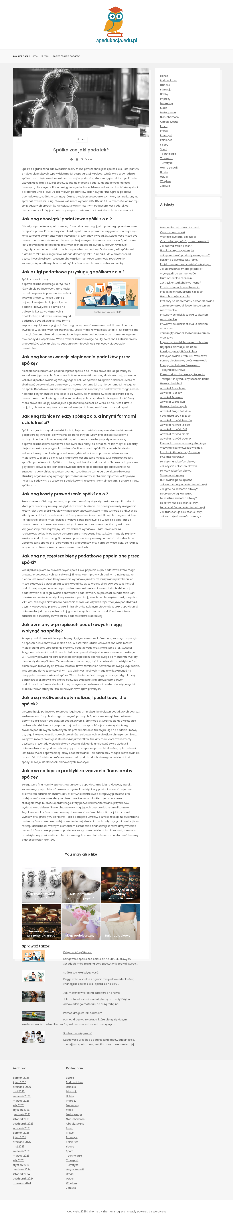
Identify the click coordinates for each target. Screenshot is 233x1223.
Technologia (168, 154)
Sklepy (164, 145)
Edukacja (165, 89)
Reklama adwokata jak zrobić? (179, 260)
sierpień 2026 (21, 1078)
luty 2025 (18, 1160)
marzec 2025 (21, 1155)
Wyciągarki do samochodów (178, 273)
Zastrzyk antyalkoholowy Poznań (180, 282)
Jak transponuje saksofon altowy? (181, 512)
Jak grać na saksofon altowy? (179, 489)
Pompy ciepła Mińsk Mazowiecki (180, 365)
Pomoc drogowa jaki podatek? (82, 1013)
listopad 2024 (21, 1174)
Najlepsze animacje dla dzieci (178, 347)
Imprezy (165, 99)
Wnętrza (165, 181)
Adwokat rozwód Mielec (175, 425)
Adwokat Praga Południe (175, 411)
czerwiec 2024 (22, 1183)
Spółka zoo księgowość (77, 1033)
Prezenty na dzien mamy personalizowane (187, 301)
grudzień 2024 (22, 1169)
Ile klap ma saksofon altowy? (178, 461)
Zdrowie (165, 186)
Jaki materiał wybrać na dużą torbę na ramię (91, 993)
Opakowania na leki (172, 232)
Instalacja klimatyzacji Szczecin (180, 452)
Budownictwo (168, 80)
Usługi (164, 177)
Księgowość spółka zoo (77, 952)
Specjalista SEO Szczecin (175, 415)
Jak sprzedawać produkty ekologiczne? (185, 255)
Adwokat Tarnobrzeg (173, 388)
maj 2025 (18, 1146)
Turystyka (166, 163)
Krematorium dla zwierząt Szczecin (182, 374)
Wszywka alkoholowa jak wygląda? (182, 448)
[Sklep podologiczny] (81, 922)
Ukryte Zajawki (169, 167)
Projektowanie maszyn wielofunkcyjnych (185, 264)
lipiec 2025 (19, 1137)
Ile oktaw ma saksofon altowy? (179, 503)
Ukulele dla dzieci (171, 383)
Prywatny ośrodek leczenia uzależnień (184, 342)
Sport (163, 149)
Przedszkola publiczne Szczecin (180, 287)
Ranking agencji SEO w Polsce (178, 351)
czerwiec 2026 (22, 1087)
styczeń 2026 (21, 1110)
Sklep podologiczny (172, 475)
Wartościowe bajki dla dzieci (178, 237)
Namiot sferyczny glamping (177, 250)
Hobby (164, 94)
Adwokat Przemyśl (171, 397)
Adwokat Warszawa (172, 402)
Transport (166, 158)
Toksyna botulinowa (172, 370)
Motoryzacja (168, 112)
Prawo (164, 131)
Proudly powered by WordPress (146, 1211)
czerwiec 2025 (22, 1142)
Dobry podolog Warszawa (176, 493)
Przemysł (166, 135)
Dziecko (165, 85)
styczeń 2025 (21, 1165)
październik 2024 (23, 1178)
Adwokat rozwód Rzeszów (176, 420)
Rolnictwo (166, 140)
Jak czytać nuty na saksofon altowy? (183, 484)
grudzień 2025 (21, 1114)
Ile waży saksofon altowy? (176, 470)
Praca (163, 126)
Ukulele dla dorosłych (173, 406)
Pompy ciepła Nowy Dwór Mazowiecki (183, 360)
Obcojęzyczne (169, 122)
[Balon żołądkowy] (120, 922)
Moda (163, 108)
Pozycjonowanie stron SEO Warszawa (183, 356)
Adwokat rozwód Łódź (173, 429)
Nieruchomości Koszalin (175, 296)
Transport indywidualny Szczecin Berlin (184, 379)
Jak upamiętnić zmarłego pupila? (181, 269)
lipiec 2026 (19, 1082)
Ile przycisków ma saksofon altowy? (182, 507)
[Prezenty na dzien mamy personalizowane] (120, 885)
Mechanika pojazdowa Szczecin (180, 227)
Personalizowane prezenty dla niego (183, 443)
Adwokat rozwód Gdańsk (175, 438)
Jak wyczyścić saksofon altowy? (180, 516)
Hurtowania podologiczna (176, 480)
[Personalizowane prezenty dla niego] (41, 922)
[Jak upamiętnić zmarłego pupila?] (81, 885)
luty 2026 (18, 1105)
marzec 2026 (21, 1101)
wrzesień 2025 (21, 1128)
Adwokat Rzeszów (171, 393)
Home (34, 56)
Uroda (164, 172)
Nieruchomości (169, 117)
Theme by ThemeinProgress (107, 1211)
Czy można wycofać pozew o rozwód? (184, 241)
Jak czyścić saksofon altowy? (178, 466)
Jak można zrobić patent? (176, 246)
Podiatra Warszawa (172, 457)
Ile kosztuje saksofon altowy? (178, 498)
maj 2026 (19, 1091)
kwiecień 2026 (22, 1096)
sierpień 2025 (21, 1133)
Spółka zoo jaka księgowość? (81, 972)
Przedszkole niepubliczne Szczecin (181, 292)
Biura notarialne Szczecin (176, 278)
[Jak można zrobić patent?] (41, 885)
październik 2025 (23, 1123)
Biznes (45, 56)
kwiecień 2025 (21, 1151)
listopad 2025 (21, 1119)
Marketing (166, 103)
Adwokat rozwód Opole (174, 434)
